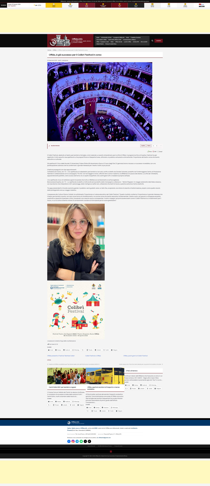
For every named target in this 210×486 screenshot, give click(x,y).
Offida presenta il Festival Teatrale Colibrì (60, 356)
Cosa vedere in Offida (101, 39)
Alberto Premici (100, 44)
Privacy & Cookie (118, 446)
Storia (127, 37)
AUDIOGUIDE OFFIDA (106, 37)
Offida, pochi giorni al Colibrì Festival (135, 356)
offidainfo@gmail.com (105, 437)
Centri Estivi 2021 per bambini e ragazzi (62, 387)
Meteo (112, 41)
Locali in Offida (127, 41)
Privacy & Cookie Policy (110, 44)
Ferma (148, 145)
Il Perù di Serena (131, 371)
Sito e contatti (144, 41)
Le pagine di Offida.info (118, 37)
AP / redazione (63, 60)
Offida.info (77, 39)
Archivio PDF (136, 41)
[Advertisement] (105, 20)
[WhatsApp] (81, 441)
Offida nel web (118, 41)
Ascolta (143, 145)
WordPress (124, 456)
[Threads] (89, 441)
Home (97, 37)
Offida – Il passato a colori (102, 41)
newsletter (158, 40)
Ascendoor (112, 456)
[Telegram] (77, 441)
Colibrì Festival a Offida (93, 356)
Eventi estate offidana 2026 (114, 39)
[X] (85, 441)
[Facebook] (69, 441)
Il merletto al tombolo (136, 37)
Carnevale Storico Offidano (129, 39)
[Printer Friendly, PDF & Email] (155, 151)
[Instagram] (73, 441)
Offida (49, 360)
